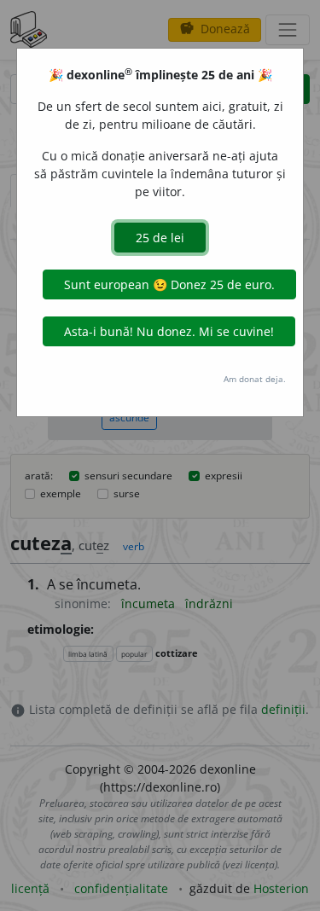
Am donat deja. (255, 379)
